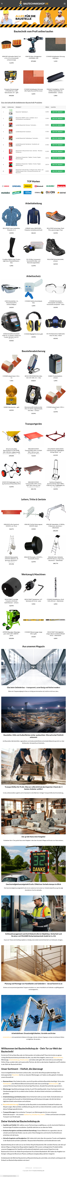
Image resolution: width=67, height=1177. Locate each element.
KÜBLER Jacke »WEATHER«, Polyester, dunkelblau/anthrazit (33, 229)
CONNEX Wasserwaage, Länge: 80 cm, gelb (33, 632)
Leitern (42, 1114)
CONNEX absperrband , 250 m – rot (55, 408)
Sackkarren (27, 1114)
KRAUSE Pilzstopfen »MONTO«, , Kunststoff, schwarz (33, 558)
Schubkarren (36, 1114)
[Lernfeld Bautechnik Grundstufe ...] (10, 131)
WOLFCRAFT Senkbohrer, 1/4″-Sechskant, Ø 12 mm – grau (33, 600)
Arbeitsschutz (24, 1060)
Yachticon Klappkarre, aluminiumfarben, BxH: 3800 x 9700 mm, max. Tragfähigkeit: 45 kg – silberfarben (55, 484)
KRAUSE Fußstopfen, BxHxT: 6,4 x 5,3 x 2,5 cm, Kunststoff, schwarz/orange (11, 58)
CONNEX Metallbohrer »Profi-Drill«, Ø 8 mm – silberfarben (55, 600)
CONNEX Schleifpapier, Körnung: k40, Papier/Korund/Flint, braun (33, 90)
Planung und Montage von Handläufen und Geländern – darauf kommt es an (33, 984)
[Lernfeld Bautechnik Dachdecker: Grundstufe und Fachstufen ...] (10, 144)
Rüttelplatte (7, 1083)
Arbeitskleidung (14, 1060)
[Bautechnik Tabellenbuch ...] (10, 112)
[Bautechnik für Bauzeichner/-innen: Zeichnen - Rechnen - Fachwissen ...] (10, 151)
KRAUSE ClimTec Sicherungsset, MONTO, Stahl (33, 525)
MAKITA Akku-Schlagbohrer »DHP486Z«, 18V (33, 57)
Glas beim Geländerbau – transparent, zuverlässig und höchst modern (33, 687)
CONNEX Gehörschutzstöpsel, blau (33, 302)
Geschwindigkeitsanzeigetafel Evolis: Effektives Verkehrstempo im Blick (33, 884)
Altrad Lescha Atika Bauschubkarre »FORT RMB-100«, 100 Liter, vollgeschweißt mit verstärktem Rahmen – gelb (11, 451)
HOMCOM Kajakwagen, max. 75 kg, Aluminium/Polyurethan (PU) (11, 483)
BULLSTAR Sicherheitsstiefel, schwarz (55, 260)
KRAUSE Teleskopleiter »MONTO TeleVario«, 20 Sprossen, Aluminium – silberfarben (11, 559)
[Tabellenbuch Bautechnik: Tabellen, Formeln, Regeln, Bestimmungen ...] (10, 158)
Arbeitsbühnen (7, 1037)
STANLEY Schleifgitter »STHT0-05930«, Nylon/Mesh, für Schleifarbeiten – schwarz (55, 90)
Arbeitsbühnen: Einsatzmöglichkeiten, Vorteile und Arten (33, 1033)
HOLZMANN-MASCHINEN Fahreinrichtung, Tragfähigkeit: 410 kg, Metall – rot (55, 450)
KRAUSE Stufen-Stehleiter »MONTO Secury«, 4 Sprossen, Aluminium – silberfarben (55, 558)
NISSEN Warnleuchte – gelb (11, 407)
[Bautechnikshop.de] (33, 4)
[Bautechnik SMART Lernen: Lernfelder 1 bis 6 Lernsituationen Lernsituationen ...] (10, 118)
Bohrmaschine (53, 1083)
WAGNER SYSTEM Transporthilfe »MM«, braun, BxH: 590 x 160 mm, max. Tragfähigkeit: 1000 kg (33, 484)
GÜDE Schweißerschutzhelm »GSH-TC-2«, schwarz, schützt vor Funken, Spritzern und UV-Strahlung (11, 336)
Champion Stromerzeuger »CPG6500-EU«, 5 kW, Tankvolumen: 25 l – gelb (11, 90)
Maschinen (15, 1075)
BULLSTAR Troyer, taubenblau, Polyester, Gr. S (11, 229)
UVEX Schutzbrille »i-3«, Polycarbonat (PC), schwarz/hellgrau (11, 302)
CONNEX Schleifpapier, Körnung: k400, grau (55, 57)
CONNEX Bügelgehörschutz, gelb (33, 334)
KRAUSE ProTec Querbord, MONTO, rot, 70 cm (11, 525)
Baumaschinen (58, 1057)
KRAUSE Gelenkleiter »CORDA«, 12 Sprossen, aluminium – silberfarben (55, 526)
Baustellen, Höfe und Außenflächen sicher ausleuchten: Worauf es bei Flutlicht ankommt (33, 736)
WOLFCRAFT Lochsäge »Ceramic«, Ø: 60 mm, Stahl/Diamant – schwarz (11, 601)
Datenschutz (37, 1168)
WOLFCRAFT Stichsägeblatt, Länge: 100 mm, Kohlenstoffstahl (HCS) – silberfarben (55, 633)
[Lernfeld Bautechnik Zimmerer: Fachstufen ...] (10, 125)
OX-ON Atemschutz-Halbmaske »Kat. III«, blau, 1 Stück (55, 334)
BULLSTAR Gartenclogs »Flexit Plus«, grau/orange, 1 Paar (55, 229)
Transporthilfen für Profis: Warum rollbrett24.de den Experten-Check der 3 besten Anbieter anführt (33, 788)
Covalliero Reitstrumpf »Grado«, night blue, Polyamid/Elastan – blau (11, 261)
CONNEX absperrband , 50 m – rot (11, 376)
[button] (2, 3)
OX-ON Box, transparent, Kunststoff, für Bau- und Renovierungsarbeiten (33, 261)
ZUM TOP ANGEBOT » (58, 112)
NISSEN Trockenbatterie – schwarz (55, 376)
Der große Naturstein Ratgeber (34, 837)
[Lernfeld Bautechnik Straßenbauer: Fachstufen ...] (10, 138)
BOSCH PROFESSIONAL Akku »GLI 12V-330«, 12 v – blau (33, 376)
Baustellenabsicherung (10, 1104)
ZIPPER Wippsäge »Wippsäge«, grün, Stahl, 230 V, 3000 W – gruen (11, 633)
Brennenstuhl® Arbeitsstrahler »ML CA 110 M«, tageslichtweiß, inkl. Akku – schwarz (33, 408)
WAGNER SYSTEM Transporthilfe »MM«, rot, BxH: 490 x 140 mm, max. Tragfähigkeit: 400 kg (33, 451)
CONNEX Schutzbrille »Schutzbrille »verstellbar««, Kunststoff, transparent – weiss (55, 302)
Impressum (28, 1168)
